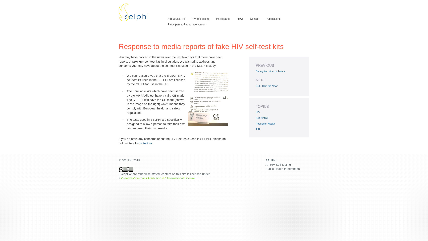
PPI (258, 129)
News (240, 18)
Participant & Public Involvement (187, 24)
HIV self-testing (200, 18)
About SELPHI (176, 18)
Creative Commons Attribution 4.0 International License (158, 178)
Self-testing (262, 117)
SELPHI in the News (267, 86)
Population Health (265, 123)
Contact (254, 18)
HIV (258, 112)
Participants (223, 18)
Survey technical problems (270, 71)
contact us (145, 143)
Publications (273, 18)
